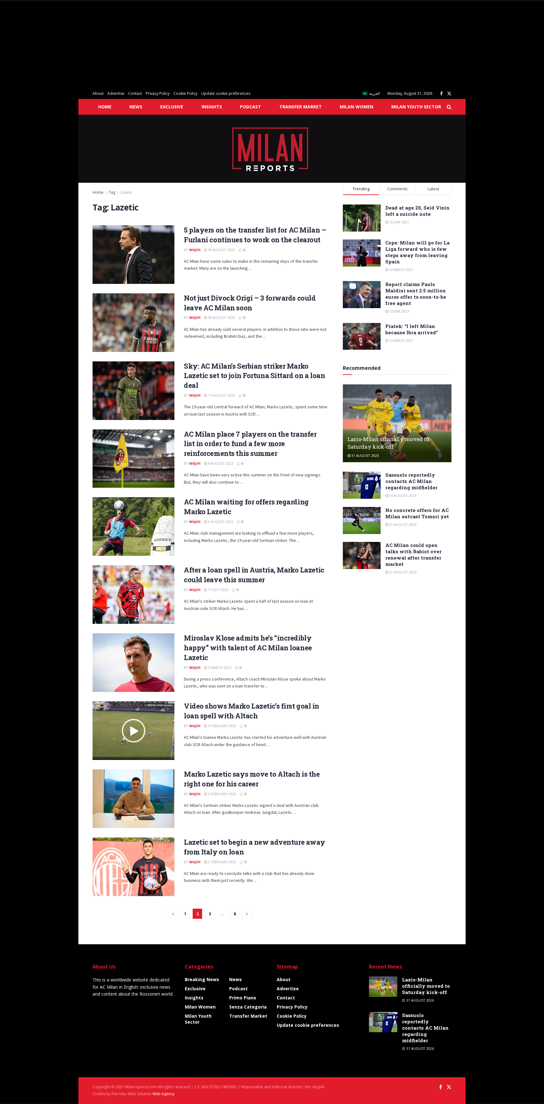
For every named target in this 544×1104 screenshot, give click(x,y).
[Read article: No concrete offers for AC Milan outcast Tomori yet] (362, 520)
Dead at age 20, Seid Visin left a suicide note (417, 210)
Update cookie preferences (225, 93)
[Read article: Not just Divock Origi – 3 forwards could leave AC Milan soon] (133, 322)
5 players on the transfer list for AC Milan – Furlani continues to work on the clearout (255, 234)
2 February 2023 (221, 862)
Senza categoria (248, 1007)
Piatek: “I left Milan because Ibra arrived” (411, 329)
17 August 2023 (221, 395)
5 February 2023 (221, 725)
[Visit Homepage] (272, 148)
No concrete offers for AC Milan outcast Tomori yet (417, 513)
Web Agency (163, 1093)
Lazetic (126, 192)
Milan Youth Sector (416, 107)
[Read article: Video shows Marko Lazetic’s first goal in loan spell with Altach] (133, 730)
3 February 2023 (221, 793)
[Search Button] (449, 107)
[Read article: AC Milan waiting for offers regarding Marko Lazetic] (133, 526)
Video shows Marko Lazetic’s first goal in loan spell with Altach (251, 710)
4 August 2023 (220, 463)
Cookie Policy (185, 93)
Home (104, 107)
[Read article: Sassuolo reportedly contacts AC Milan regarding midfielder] (362, 485)
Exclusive (171, 107)
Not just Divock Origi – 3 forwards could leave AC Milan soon (249, 302)
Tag (112, 192)
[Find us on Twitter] (449, 93)
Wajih (195, 249)
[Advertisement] (189, 44)
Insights (211, 107)
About (98, 93)
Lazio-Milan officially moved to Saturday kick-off (388, 442)
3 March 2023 (219, 667)
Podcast (250, 107)
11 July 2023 (218, 589)
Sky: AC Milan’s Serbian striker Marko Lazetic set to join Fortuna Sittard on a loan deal (254, 375)
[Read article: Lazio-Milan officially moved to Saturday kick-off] (397, 423)
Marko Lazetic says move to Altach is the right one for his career (252, 778)
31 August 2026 (364, 455)
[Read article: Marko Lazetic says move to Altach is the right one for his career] (133, 798)
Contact (135, 93)
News (135, 107)
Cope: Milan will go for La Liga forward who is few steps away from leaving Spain (417, 252)
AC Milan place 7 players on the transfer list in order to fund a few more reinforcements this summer (250, 443)
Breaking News (202, 979)
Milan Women (356, 107)
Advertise (115, 93)
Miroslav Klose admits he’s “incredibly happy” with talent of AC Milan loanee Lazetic (248, 647)
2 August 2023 (220, 521)
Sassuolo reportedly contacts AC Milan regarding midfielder (411, 481)
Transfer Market (300, 107)
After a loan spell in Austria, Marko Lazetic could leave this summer (254, 574)
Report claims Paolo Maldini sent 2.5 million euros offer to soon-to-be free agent (415, 293)
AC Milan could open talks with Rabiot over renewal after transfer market (413, 554)
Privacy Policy (158, 93)
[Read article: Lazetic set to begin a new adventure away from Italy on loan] (133, 866)
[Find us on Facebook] (441, 93)
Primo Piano (242, 998)
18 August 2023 (221, 249)
